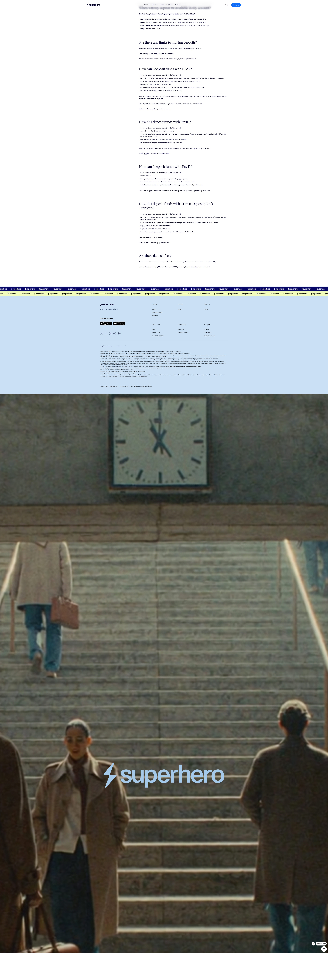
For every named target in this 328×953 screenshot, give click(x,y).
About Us (181, 398)
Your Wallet (118, 11)
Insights (168, 5)
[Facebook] (114, 402)
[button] (227, 5)
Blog (153, 398)
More (176, 5)
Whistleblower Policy (126, 454)
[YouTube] (119, 402)
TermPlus (155, 384)
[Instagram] (110, 402)
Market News (156, 401)
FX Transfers (104, 29)
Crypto (162, 5)
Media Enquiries (183, 401)
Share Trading (108, 11)
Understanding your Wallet (108, 26)
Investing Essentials (158, 404)
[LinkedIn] (101, 402)
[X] (106, 402)
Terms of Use (114, 454)
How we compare (157, 381)
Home (90, 11)
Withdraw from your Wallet (108, 23)
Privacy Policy (104, 454)
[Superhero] (118, 372)
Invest (146, 5)
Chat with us (207, 401)
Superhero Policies (209, 404)
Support (98, 11)
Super (154, 5)
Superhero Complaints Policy (143, 454)
